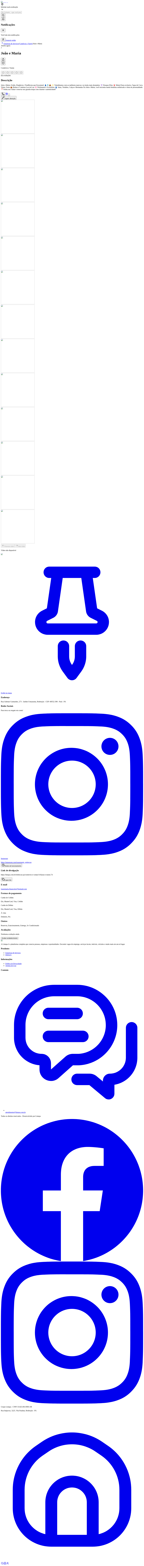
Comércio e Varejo (26, 44)
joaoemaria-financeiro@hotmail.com (14, 889)
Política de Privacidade (13, 964)
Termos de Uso (10, 966)
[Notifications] (3, 19)
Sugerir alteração (10, 98)
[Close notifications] (3, 30)
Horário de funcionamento (12, 866)
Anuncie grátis (10, 40)
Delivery (8, 955)
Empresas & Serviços (13, 953)
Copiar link (7, 880)
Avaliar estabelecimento (9, 938)
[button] (72, 74)
